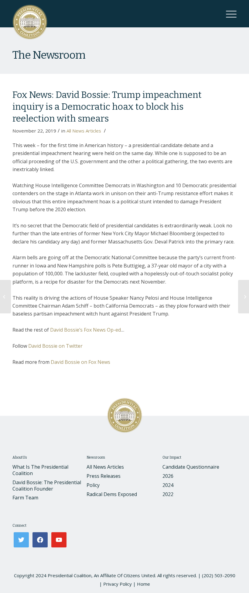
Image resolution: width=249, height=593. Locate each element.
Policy (93, 485)
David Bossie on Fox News (80, 362)
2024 (167, 485)
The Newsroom (48, 55)
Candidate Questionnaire (190, 467)
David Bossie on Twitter (55, 346)
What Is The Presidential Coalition (40, 470)
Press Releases (104, 476)
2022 (167, 494)
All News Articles (84, 131)
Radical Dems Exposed (112, 494)
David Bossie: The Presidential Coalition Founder (46, 485)
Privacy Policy (117, 584)
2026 (167, 476)
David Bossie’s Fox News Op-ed (85, 329)
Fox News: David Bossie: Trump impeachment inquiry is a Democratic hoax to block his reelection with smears (107, 106)
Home (143, 584)
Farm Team (25, 497)
